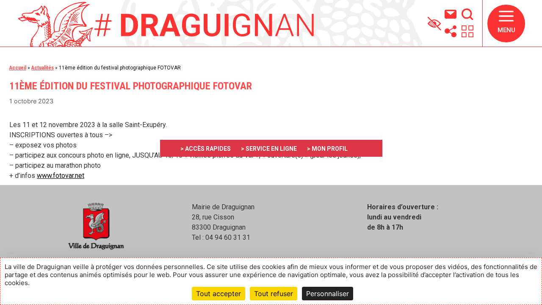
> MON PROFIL (327, 148)
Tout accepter (218, 293)
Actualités (42, 68)
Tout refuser (273, 293)
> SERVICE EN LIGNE (269, 148)
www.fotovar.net (60, 176)
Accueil (17, 68)
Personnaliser (327, 293)
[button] (506, 23)
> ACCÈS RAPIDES (205, 148)
